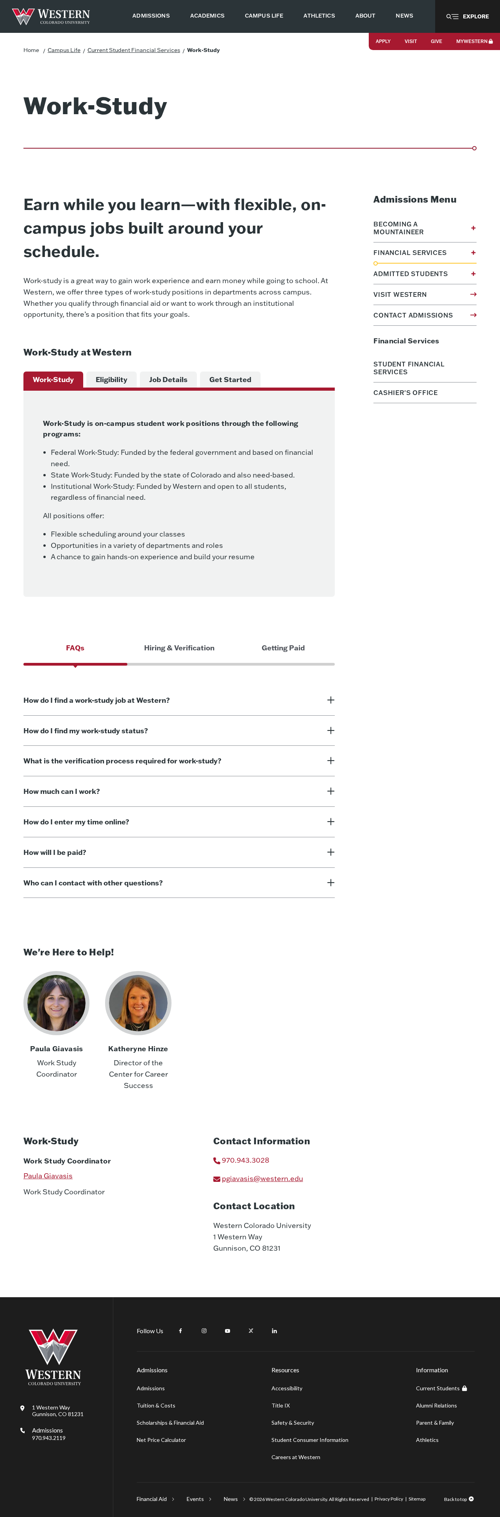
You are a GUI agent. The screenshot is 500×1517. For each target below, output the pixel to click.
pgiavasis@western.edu (262, 1178)
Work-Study (203, 50)
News (231, 1498)
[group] (53, 380)
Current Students (438, 1388)
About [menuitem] (365, 15)
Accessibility (286, 1388)
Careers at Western (295, 1457)
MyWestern (472, 41)
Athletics (427, 1439)
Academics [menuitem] (207, 15)
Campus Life (64, 50)
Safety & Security (292, 1422)
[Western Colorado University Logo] (51, 16)
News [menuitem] (404, 15)
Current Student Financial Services (134, 50)
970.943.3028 (245, 1160)
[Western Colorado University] (53, 1383)
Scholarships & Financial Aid (170, 1422)
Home (31, 50)
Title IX (280, 1405)
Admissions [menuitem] (151, 15)
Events (195, 1498)
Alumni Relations (436, 1405)
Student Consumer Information (309, 1439)
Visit (411, 41)
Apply (383, 41)
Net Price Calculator (161, 1439)
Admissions (49, 1433)
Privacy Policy (389, 1499)
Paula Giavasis (48, 1175)
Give (436, 41)
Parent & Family (435, 1422)
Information (432, 1369)
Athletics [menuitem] (319, 15)
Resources (285, 1369)
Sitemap (417, 1499)
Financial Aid (152, 1498)
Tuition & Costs (156, 1405)
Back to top (455, 1499)
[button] (467, 16)
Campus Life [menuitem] (264, 15)
